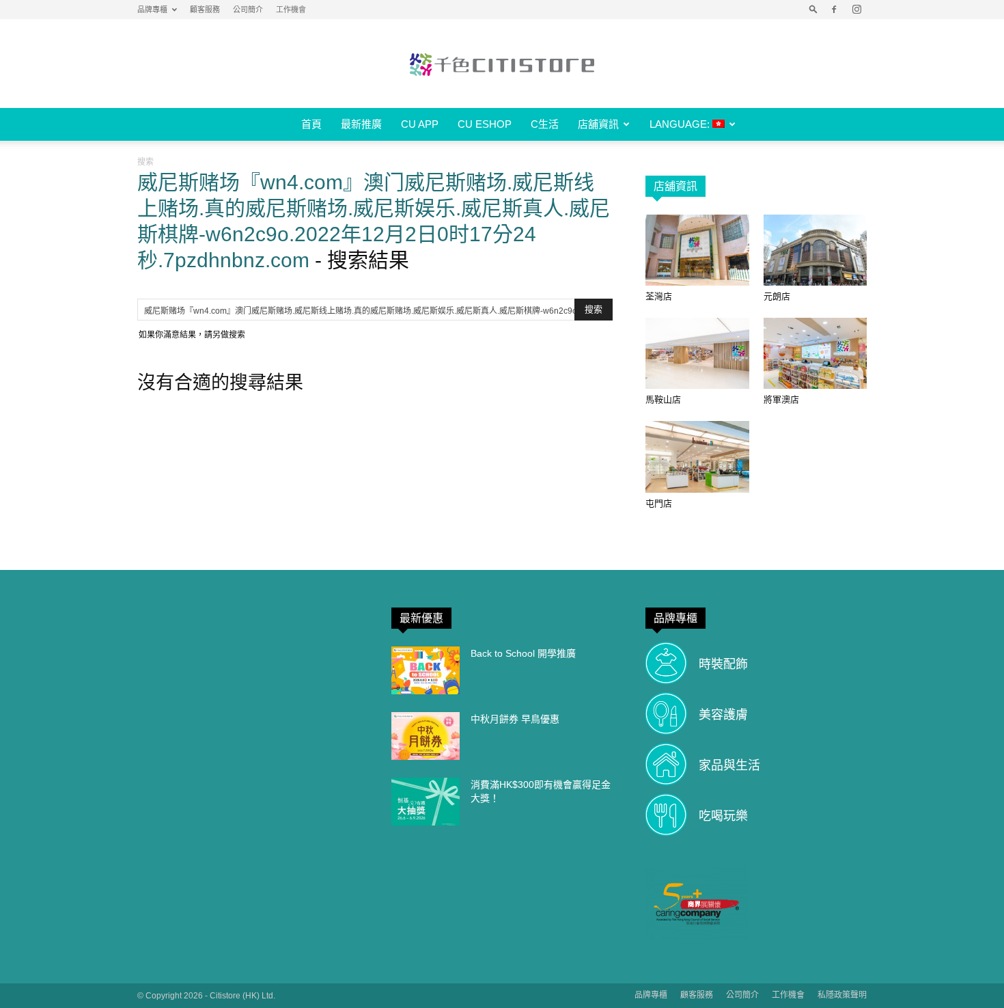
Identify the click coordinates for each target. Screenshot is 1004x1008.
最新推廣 (361, 124)
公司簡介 (248, 9)
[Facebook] (834, 9)
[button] (813, 9)
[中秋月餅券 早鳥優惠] (425, 736)
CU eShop (485, 124)
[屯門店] (697, 456)
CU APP (419, 124)
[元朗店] (815, 250)
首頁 (311, 124)
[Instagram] (856, 9)
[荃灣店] (697, 250)
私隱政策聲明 (842, 995)
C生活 (545, 124)
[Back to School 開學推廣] (425, 670)
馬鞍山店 (663, 399)
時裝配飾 (723, 664)
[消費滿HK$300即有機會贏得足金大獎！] (425, 802)
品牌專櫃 (152, 9)
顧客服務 (205, 9)
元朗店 (777, 296)
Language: (681, 124)
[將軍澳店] (815, 353)
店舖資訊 (598, 124)
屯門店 (658, 503)
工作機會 (291, 9)
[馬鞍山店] (697, 353)
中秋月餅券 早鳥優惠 (515, 718)
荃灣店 (658, 296)
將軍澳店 (781, 399)
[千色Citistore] (502, 64)
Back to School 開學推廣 (523, 653)
